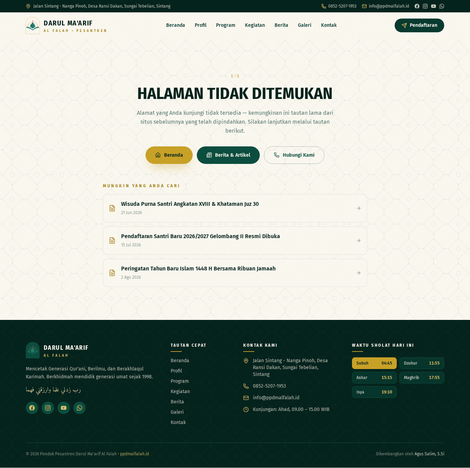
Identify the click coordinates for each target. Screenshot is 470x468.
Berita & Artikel (232, 155)
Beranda (175, 25)
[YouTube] (433, 6)
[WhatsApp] (441, 6)
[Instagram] (425, 6)
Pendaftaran (423, 25)
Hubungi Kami (298, 155)
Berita (281, 25)
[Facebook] (417, 6)
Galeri (304, 25)
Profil (200, 25)
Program (225, 25)
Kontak (329, 25)
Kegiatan (255, 25)
